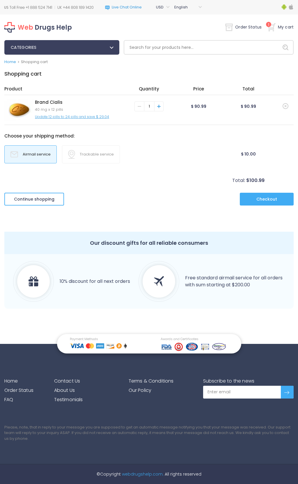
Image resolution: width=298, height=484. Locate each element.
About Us (64, 390)
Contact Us (67, 381)
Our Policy (140, 390)
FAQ (8, 399)
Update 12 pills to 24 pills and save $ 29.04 (72, 116)
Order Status (248, 27)
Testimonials (68, 399)
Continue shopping (34, 199)
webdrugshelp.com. (142, 474)
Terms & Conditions (151, 381)
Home (10, 62)
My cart (281, 27)
